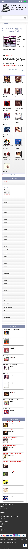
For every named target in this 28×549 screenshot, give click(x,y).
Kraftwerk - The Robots (8, 479)
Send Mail (3, 506)
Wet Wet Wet (13, 174)
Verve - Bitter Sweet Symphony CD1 (10, 471)
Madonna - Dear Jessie (8, 487)
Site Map (3, 512)
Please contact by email (5, 519)
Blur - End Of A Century (8, 494)
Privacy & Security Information (7, 514)
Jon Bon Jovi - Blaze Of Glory (9, 445)
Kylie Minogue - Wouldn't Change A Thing (12, 453)
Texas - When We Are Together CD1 (10, 437)
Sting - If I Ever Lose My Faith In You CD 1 (12, 421)
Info (2, 510)
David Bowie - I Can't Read (8, 429)
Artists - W (8, 174)
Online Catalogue (4, 174)
